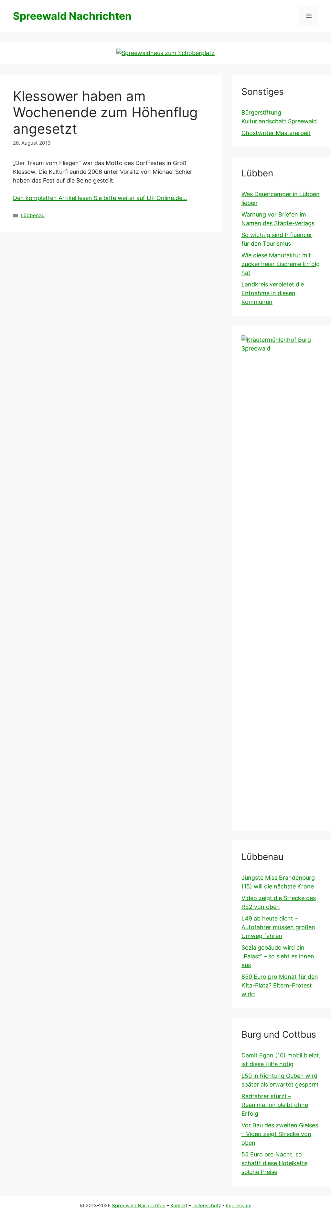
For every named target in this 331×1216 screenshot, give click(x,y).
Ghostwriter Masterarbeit (276, 132)
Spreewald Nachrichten (72, 16)
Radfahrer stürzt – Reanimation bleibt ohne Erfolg (274, 1105)
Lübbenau (33, 215)
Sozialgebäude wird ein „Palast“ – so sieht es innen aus (277, 956)
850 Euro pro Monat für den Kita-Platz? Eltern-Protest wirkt (279, 985)
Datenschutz (206, 1205)
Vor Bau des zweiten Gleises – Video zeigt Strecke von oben (279, 1134)
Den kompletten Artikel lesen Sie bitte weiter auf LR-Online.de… (100, 198)
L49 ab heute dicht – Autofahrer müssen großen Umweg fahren (278, 927)
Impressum (238, 1205)
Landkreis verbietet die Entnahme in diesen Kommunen (272, 293)
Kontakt (178, 1205)
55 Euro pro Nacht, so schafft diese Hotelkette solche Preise (274, 1163)
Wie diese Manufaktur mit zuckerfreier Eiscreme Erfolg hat (280, 264)
